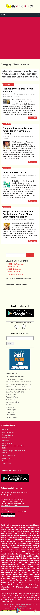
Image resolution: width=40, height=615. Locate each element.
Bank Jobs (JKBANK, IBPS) (15, 392)
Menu (3, 14)
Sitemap (5, 461)
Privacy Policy (7, 458)
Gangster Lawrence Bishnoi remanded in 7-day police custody (17, 131)
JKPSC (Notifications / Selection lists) (18, 389)
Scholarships (10, 415)
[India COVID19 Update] (6, 184)
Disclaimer (5, 440)
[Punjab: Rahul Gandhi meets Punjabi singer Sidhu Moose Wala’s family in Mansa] (6, 226)
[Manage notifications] (35, 610)
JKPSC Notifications (14, 271)
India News (19, 94)
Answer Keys (10, 412)
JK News (24, 94)
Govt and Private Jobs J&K (15, 379)
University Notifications (15, 274)
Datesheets (10, 407)
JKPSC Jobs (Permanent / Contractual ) (19, 387)
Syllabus (9, 404)
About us (5, 429)
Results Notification (12, 397)
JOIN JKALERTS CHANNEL (10, 505)
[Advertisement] (20, 38)
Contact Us (6, 438)
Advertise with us (7, 432)
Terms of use (6, 463)
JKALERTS (10, 94)
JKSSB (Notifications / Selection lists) (18, 384)
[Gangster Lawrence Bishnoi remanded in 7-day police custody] (6, 145)
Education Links (7, 443)
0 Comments (16, 96)
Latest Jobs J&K (11, 417)
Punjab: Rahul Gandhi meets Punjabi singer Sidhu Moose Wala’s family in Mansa (18, 214)
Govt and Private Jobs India (15, 377)
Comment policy (7, 435)
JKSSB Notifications (14, 269)
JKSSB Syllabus (12, 266)
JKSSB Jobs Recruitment (15, 264)
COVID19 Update (20, 175)
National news (32, 94)
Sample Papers (11, 410)
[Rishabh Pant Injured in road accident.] (6, 101)
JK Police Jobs (11, 394)
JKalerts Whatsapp (8, 455)
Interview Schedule (12, 402)
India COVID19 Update (14, 172)
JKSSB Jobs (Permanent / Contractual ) (19, 382)
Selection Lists (11, 399)
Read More (32, 118)
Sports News (6, 96)
